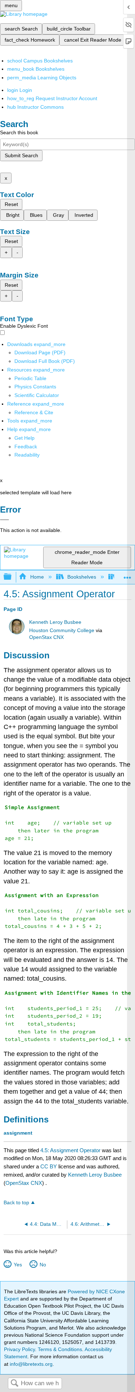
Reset (11, 204)
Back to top (16, 1202)
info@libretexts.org (30, 1364)
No (43, 1264)
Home (37, 577)
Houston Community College (61, 630)
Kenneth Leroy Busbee (55, 622)
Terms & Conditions (60, 1349)
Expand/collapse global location (127, 574)
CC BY (49, 1166)
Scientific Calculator (36, 395)
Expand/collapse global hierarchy (12, 577)
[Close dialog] (4, 519)
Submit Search (21, 155)
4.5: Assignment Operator (70, 1150)
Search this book (19, 132)
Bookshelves (82, 577)
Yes (18, 1264)
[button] (25, 446)
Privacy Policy (19, 1349)
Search (14, 1383)
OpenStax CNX (46, 637)
